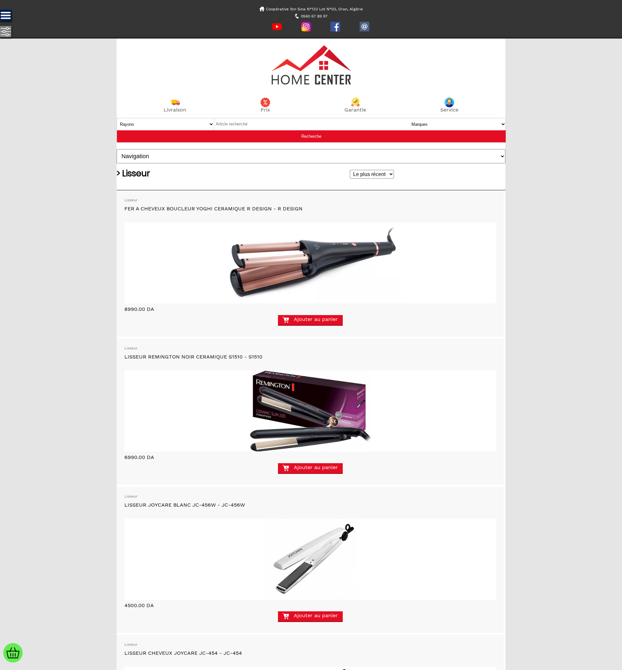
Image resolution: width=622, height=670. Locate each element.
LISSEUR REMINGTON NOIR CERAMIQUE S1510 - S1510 (193, 357)
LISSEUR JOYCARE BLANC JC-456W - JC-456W (184, 505)
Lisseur (131, 200)
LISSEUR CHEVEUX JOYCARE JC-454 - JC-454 (183, 653)
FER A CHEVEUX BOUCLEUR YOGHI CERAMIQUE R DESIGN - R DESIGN (213, 209)
